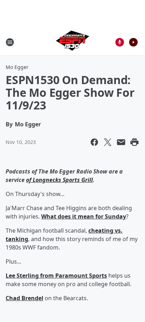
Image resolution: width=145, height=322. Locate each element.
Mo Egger (17, 67)
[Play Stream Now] (133, 42)
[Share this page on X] (108, 142)
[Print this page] (134, 142)
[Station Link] (72, 42)
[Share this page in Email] (121, 142)
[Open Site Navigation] (10, 42)
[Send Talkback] (119, 42)
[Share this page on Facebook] (94, 142)
